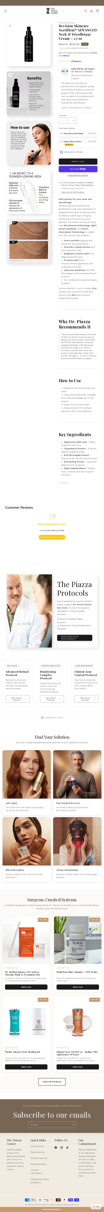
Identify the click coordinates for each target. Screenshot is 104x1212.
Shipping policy (38, 1164)
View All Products (52, 1081)
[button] (5, 11)
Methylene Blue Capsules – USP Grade (77, 972)
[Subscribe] (73, 1125)
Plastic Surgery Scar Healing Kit (22, 1052)
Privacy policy (37, 1146)
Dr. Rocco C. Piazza (81, 71)
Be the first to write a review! (52, 537)
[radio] (61, 133)
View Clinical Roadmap (16, 699)
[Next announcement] (99, 3)
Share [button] (65, 483)
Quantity (62, 115)
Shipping (63, 48)
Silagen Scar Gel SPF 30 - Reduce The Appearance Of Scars (77, 1053)
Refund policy (38, 1152)
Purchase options (67, 128)
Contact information (36, 1171)
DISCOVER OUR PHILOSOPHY (70, 637)
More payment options (78, 175)
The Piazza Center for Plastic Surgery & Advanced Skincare (55, 1205)
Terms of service (39, 1158)
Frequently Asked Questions (40, 1181)
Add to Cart (26, 987)
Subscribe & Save (72, 142)
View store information (73, 192)
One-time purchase (73, 133)
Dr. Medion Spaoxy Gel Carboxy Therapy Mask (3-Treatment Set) (22, 973)
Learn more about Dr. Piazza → (77, 108)
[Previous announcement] (5, 3)
